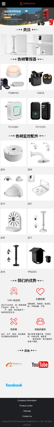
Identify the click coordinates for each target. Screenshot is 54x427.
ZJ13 (3, 203)
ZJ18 (3, 271)
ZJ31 (30, 203)
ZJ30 (3, 237)
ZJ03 (3, 169)
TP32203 (32, 271)
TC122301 (13, 127)
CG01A (40, 93)
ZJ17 (30, 237)
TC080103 (13, 93)
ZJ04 (30, 169)
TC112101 (41, 127)
